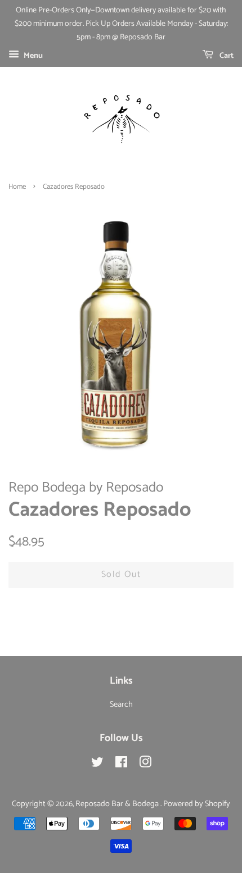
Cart (226, 55)
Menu (32, 55)
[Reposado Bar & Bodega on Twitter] (97, 764)
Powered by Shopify (196, 804)
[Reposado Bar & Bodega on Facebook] (121, 764)
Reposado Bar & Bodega (117, 804)
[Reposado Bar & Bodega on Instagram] (145, 764)
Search (121, 704)
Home (17, 187)
